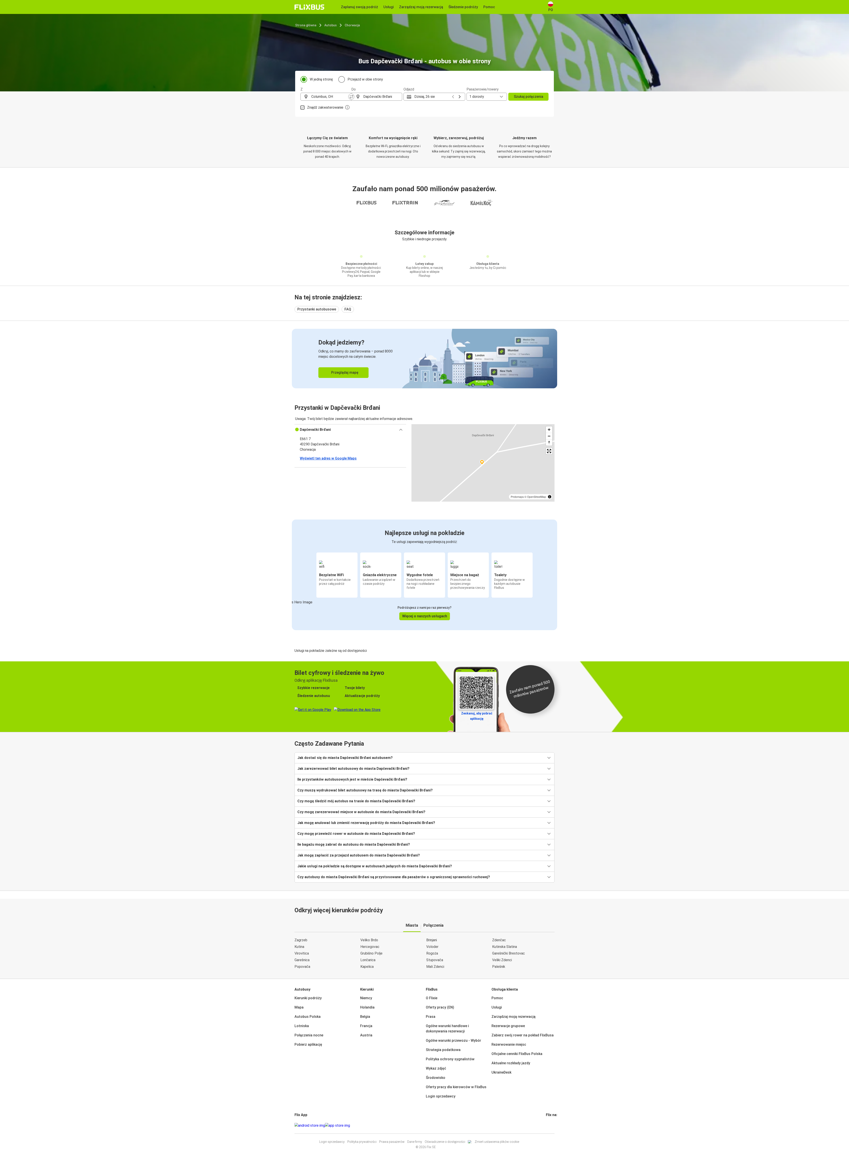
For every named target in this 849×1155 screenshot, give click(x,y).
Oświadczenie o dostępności (445, 1141)
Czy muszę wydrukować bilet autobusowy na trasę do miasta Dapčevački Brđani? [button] (365, 790)
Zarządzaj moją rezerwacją (513, 1016)
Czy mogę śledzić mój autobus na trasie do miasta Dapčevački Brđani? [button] (356, 801)
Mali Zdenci (435, 966)
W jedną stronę (321, 79)
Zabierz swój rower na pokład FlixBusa (522, 1035)
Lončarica (367, 960)
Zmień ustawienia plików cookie (497, 1141)
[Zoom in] (549, 429)
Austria (366, 1035)
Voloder (432, 947)
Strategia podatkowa (443, 1050)
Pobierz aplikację (308, 1044)
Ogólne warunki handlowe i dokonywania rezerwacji (447, 1028)
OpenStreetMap (536, 497)
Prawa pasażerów (392, 1141)
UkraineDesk (501, 1072)
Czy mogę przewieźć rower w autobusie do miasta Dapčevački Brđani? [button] (356, 834)
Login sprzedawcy (440, 1096)
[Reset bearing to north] (549, 442)
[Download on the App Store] (337, 1125)
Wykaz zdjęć (436, 1068)
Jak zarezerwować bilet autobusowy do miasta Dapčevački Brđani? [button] (353, 768)
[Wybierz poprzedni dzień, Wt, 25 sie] (453, 96)
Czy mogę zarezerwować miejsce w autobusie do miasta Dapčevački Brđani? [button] (361, 812)
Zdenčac (499, 940)
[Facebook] (546, 1125)
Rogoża (432, 953)
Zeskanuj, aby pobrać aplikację (476, 716)
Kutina (299, 947)
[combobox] (329, 96)
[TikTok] (553, 1125)
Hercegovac (369, 947)
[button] (350, 429)
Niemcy (366, 998)
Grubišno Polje (371, 953)
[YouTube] (549, 1125)
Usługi (496, 1007)
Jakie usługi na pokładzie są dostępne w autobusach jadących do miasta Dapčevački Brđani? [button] (374, 866)
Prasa (430, 1016)
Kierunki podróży (308, 998)
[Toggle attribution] (549, 496)
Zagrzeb (300, 940)
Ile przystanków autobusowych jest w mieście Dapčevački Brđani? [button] (352, 779)
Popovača (302, 966)
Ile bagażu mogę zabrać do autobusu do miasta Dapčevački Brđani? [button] (353, 844)
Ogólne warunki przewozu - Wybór (453, 1040)
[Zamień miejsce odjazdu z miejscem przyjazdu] (351, 97)
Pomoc (497, 998)
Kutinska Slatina (504, 947)
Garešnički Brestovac (508, 953)
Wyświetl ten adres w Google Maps (328, 458)
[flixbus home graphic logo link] (309, 7)
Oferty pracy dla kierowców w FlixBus (456, 1087)
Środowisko (435, 1078)
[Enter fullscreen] (549, 451)
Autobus (330, 25)
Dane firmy (414, 1141)
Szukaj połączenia (528, 96)
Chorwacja (352, 25)
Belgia (365, 1016)
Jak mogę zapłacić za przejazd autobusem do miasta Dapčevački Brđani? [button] (358, 855)
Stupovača (434, 960)
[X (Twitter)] (552, 1125)
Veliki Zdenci (502, 960)
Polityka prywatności (362, 1141)
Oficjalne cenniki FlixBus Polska (516, 1054)
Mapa (299, 1007)
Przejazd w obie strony (365, 79)
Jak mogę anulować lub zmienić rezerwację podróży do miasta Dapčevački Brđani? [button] (366, 823)
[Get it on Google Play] (309, 1125)
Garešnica (302, 960)
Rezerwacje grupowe (508, 1026)
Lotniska (301, 1026)
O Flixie (431, 998)
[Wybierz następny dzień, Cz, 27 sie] (459, 96)
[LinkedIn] (550, 1125)
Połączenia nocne (308, 1035)
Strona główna (305, 25)
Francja (366, 1026)
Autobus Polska (307, 1016)
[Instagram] (548, 1125)
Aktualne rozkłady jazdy (510, 1063)
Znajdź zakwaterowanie (325, 107)
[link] (424, 358)
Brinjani (431, 940)
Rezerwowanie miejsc (508, 1044)
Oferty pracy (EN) (440, 1007)
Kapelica (367, 966)
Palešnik (498, 966)
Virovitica (301, 953)
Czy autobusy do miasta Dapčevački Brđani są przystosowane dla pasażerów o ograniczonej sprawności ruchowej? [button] (393, 877)
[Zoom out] (549, 436)
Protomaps (517, 497)
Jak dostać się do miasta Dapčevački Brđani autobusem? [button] (345, 758)
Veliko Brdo (369, 940)
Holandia (367, 1007)
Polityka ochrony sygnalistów (450, 1059)
